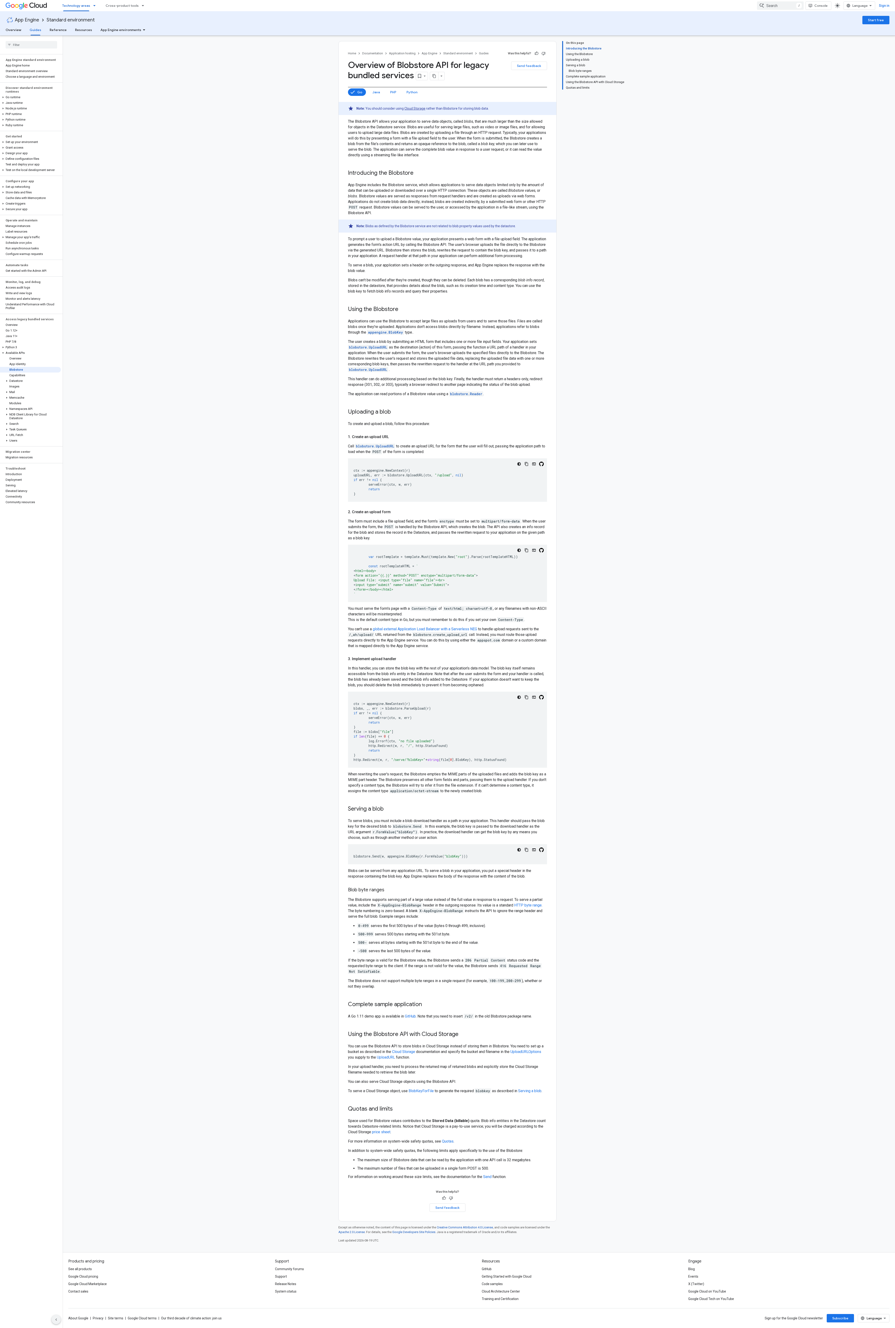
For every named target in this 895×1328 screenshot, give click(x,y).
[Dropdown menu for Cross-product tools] (144, 5)
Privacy (98, 1318)
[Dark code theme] (519, 464)
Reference (58, 30)
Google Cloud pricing (83, 1276)
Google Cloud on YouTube (707, 1291)
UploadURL (386, 1057)
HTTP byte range (528, 905)
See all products (80, 1269)
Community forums (289, 1269)
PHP (393, 92)
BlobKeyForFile (421, 1091)
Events (693, 1276)
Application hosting (402, 53)
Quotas (448, 1141)
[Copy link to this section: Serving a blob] (388, 809)
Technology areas (76, 5)
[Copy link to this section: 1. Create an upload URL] (393, 437)
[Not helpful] (543, 53)
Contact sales (78, 1291)
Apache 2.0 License (351, 1232)
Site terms (115, 1318)
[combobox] (780, 5)
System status (285, 1291)
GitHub (410, 1016)
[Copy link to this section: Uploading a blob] (395, 412)
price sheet (381, 1132)
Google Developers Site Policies (413, 1232)
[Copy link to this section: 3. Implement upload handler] (401, 659)
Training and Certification (500, 1299)
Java (376, 92)
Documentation (372, 53)
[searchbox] (31, 45)
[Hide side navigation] (56, 1319)
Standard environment (71, 20)
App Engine (27, 20)
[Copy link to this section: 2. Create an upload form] (395, 512)
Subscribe (840, 1318)
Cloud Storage (414, 108)
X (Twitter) (696, 1284)
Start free (876, 20)
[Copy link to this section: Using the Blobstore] (403, 309)
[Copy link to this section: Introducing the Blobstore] (418, 173)
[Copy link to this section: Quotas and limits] (397, 1109)
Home (352, 53)
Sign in (884, 5)
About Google (78, 1318)
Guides (35, 30)
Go (359, 92)
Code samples (492, 1284)
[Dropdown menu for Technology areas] (95, 5)
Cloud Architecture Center (501, 1291)
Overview (13, 30)
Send (487, 1177)
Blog (691, 1269)
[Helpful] (536, 53)
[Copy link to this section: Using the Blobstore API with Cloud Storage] (463, 1034)
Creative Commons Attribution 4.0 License (465, 1227)
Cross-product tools (122, 5)
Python (411, 92)
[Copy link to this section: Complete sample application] (426, 1004)
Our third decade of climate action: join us (191, 1318)
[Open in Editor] (534, 464)
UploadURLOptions (525, 1051)
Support (281, 1276)
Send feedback (529, 66)
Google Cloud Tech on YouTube (711, 1299)
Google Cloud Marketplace (87, 1284)
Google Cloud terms (142, 1318)
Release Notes (285, 1284)
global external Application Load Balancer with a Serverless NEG (425, 629)
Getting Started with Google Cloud (506, 1276)
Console (821, 5)
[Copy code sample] (526, 464)
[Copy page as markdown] (434, 76)
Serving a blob (529, 1091)
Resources (83, 30)
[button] (30, 97)
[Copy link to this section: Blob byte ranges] (389, 890)
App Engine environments (120, 30)
